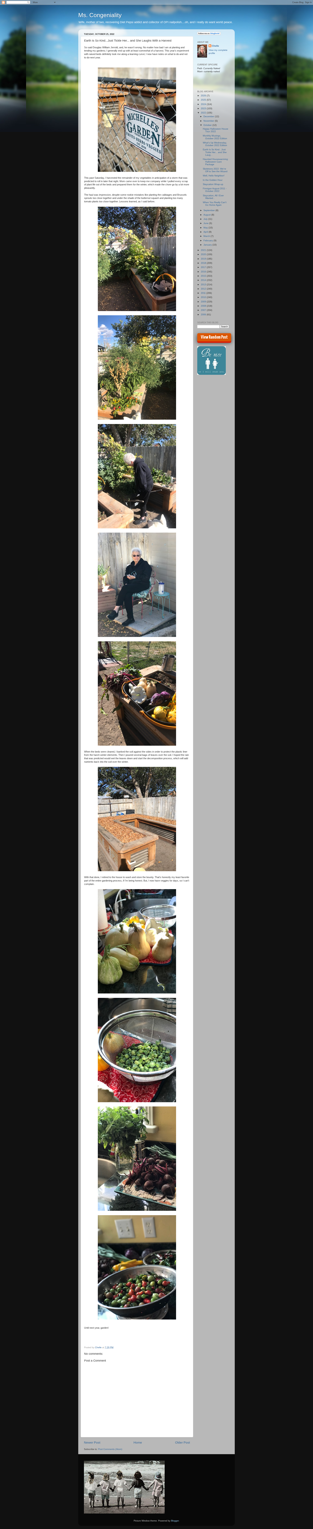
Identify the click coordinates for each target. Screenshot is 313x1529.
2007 (204, 310)
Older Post (182, 1442)
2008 (204, 306)
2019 (204, 259)
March (207, 236)
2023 (204, 108)
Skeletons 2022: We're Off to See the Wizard (215, 170)
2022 (204, 113)
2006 (204, 314)
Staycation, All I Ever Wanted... (213, 196)
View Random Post (214, 337)
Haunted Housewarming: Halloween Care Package (215, 162)
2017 (204, 267)
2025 (204, 100)
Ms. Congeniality (100, 15)
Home (138, 1442)
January (207, 245)
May (206, 227)
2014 (204, 280)
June (206, 223)
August (207, 215)
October (207, 125)
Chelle (215, 46)
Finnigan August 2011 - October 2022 (215, 189)
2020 (204, 254)
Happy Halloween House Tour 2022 (215, 130)
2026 (204, 95)
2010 (204, 297)
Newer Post (92, 1442)
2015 (204, 276)
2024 (204, 104)
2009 (204, 301)
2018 (204, 263)
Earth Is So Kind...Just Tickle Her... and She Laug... (215, 152)
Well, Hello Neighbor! (213, 175)
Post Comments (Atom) (110, 1449)
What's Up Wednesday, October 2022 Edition (215, 144)
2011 (203, 293)
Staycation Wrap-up (213, 184)
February (208, 240)
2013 (204, 284)
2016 (204, 271)
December (209, 116)
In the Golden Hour (213, 180)
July (205, 219)
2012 (204, 289)
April (206, 232)
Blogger (175, 1521)
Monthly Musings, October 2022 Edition (215, 137)
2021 (204, 250)
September (209, 210)
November (209, 121)
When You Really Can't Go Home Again (214, 203)
